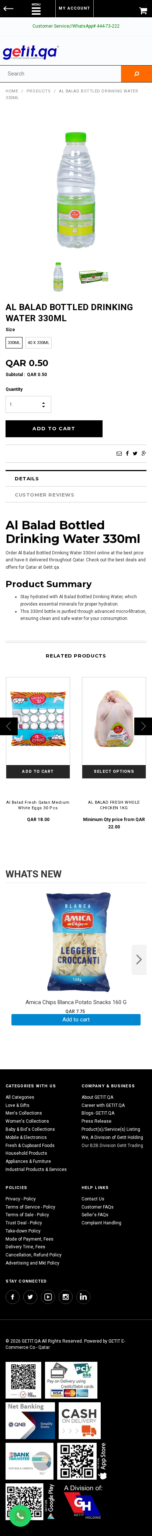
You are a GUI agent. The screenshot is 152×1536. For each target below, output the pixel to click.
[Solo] (31, 1501)
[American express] (80, 1420)
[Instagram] (65, 1297)
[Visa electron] (29, 1461)
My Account (74, 8)
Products (39, 91)
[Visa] (71, 1380)
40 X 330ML (38, 342)
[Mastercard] (30, 1420)
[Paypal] (23, 1380)
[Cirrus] (83, 1501)
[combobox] (60, 74)
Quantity (14, 389)
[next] (139, 960)
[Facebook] (127, 453)
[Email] (119, 453)
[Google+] (144, 453)
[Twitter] (135, 453)
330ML (14, 342)
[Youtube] (48, 1297)
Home (12, 91)
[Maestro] (83, 1461)
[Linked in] (83, 1297)
